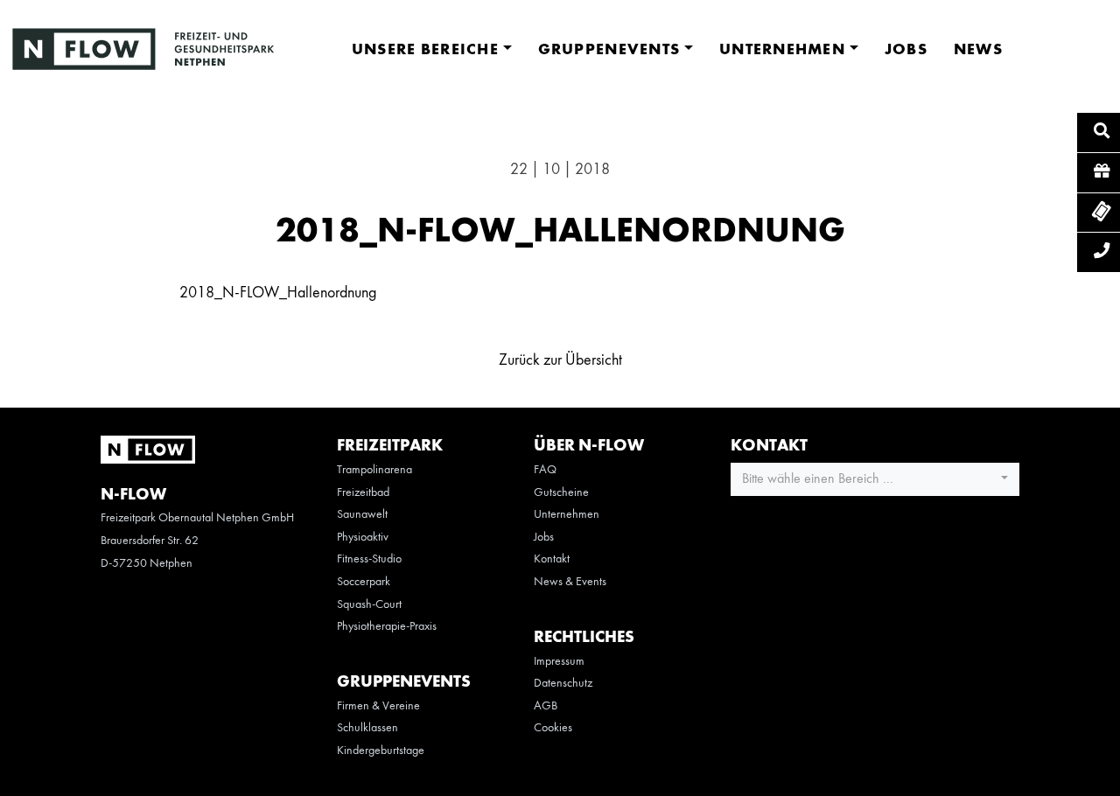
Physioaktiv (362, 537)
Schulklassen (367, 728)
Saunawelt (362, 514)
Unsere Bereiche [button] (425, 50)
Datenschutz (563, 683)
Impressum (559, 661)
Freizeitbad (363, 492)
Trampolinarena (374, 470)
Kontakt (552, 559)
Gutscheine (561, 492)
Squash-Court (369, 604)
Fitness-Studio (369, 559)
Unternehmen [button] (782, 50)
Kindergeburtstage (380, 750)
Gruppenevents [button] (609, 50)
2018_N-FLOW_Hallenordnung (277, 293)
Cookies (553, 728)
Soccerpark (363, 582)
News (978, 50)
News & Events (570, 582)
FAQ (545, 470)
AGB (545, 706)
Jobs (906, 50)
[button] (875, 479)
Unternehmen (566, 514)
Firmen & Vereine (378, 706)
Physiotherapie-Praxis (387, 626)
